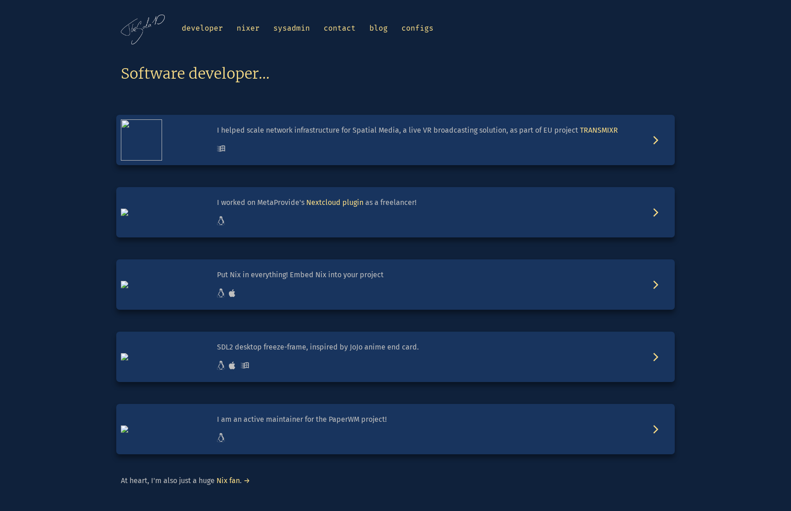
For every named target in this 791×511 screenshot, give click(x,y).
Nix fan (228, 480)
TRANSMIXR (599, 130)
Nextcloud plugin (334, 202)
